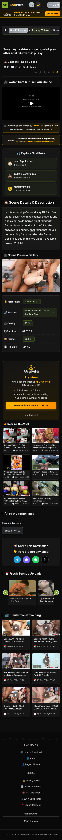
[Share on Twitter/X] (45, 559)
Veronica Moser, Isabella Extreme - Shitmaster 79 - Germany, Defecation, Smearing (15, 473)
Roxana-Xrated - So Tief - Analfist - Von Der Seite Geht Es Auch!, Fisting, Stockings (15, 446)
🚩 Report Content (31, 805)
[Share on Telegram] (17, 559)
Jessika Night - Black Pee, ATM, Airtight (14, 707)
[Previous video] (5, 592)
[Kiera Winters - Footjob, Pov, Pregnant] (45, 488)
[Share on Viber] (26, 559)
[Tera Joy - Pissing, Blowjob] (45, 462)
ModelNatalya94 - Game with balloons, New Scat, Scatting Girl (15, 499)
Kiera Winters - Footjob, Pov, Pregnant (43, 499)
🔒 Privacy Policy (31, 780)
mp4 (26, 338)
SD (25, 323)
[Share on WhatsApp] (35, 559)
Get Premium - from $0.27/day (31, 405)
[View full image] (31, 275)
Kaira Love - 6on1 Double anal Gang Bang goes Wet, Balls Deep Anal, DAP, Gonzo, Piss (16, 673)
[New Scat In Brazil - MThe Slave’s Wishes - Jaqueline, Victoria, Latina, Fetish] (45, 435)
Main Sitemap (31, 821)
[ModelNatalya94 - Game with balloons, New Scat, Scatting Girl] (16, 488)
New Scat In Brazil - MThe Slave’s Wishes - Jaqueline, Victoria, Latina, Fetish (45, 446)
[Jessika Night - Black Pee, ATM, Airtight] (16, 695)
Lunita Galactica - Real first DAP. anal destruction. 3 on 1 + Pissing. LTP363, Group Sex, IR (45, 673)
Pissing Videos (40, 30)
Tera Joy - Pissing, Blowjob (45, 472)
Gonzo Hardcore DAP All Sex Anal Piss (36, 312)
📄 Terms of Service (31, 786)
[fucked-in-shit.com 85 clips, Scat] (22, 588)
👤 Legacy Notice (31, 764)
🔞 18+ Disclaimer (31, 792)
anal (32, 229)
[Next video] (56, 592)
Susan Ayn (29, 301)
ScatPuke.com (18, 30)
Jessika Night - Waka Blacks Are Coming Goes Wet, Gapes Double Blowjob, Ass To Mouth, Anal (46, 640)
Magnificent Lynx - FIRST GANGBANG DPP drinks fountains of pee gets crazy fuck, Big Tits (46, 707)
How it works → (31, 415)
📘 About (31, 758)
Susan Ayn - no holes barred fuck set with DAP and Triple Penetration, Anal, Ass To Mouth (14, 640)
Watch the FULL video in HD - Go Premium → (31, 129)
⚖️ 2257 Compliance (31, 798)
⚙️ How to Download (31, 752)
